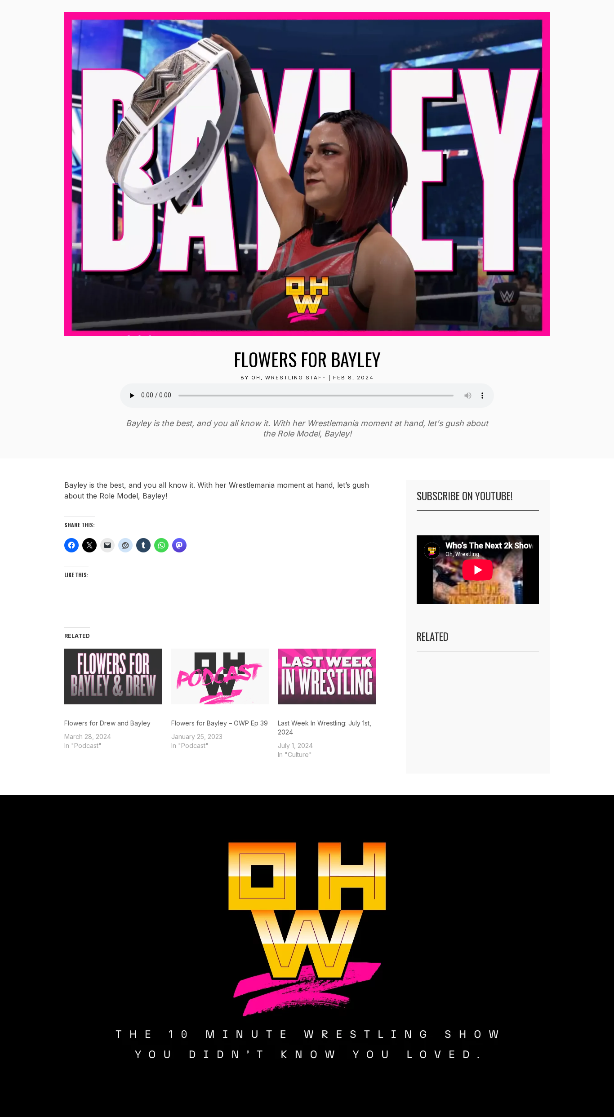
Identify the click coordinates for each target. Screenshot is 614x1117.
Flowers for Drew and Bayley (107, 723)
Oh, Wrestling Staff (288, 377)
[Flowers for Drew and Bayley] (113, 676)
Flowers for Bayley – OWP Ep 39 (219, 723)
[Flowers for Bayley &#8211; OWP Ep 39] (220, 676)
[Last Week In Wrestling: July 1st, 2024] (327, 676)
